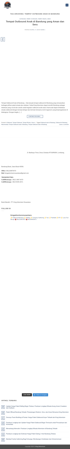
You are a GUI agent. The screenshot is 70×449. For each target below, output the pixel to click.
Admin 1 (43, 29)
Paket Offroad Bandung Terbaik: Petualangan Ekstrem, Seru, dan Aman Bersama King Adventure (37, 412)
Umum (48, 18)
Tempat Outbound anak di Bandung (37, 124)
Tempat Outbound (31, 18)
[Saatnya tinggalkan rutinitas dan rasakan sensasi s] (18, 273)
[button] (67, 5)
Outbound (23, 18)
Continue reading (35, 116)
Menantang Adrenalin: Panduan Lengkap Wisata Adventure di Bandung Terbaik (31, 428)
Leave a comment (64, 124)
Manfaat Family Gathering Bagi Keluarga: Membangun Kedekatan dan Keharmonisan (33, 439)
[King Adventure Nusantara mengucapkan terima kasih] (52, 273)
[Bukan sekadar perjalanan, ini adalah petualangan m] (52, 239)
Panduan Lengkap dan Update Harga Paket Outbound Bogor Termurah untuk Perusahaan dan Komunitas (36, 423)
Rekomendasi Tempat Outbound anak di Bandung (14, 124)
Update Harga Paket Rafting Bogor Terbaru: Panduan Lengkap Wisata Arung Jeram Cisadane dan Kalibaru (36, 407)
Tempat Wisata (42, 18)
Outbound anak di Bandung (48, 122)
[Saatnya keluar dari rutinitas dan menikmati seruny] (18, 341)
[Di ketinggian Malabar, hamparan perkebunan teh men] (18, 375)
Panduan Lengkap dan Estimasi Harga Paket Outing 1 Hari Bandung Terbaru (31, 434)
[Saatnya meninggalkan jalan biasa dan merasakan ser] (52, 341)
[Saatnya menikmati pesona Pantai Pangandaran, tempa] (18, 307)
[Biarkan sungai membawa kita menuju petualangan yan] (52, 307)
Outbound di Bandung (61, 122)
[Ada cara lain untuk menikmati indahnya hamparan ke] (18, 239)
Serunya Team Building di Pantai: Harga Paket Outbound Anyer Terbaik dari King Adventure (35, 417)
